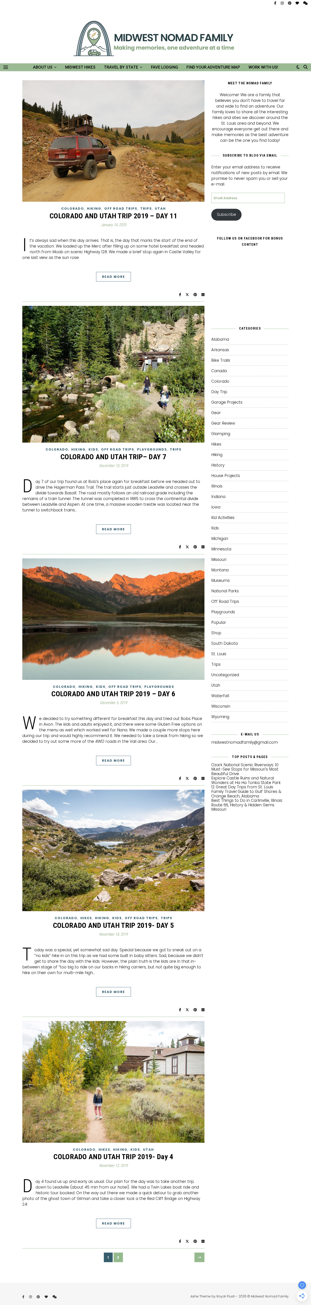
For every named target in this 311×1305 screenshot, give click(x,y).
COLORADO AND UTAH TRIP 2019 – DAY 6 (113, 693)
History (217, 465)
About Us (42, 67)
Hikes (86, 918)
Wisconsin (220, 706)
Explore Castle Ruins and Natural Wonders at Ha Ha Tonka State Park (246, 780)
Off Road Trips (120, 208)
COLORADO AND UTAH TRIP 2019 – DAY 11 (113, 215)
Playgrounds (152, 449)
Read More (113, 276)
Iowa (215, 507)
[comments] (305, 3)
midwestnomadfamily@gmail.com (244, 742)
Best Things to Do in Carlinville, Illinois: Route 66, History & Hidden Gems (247, 803)
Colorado (72, 208)
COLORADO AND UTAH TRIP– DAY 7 (113, 456)
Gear (216, 412)
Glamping (220, 433)
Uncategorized (225, 675)
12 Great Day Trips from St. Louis (242, 787)
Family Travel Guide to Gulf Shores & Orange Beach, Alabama (246, 794)
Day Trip (219, 392)
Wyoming (220, 717)
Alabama (220, 339)
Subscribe (226, 214)
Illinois (216, 486)
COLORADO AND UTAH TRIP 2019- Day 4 (113, 1156)
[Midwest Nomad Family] (155, 42)
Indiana (218, 496)
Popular (218, 622)
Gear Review (223, 423)
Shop (216, 633)
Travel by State (121, 67)
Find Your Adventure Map (213, 67)
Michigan (219, 538)
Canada (219, 371)
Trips (146, 208)
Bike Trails (220, 360)
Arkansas (220, 350)
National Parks (225, 591)
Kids (93, 449)
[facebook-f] (275, 3)
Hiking (94, 208)
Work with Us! (263, 67)
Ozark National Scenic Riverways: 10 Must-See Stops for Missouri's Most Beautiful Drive (244, 769)
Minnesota (221, 549)
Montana (220, 570)
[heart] (298, 3)
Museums (220, 580)
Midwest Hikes (80, 67)
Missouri (218, 559)
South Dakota (224, 643)
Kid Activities (223, 517)
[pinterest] (290, 3)
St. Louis (218, 654)
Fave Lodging (164, 67)
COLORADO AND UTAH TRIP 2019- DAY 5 (113, 925)
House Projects (225, 475)
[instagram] (283, 3)
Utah (160, 208)
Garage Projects (226, 402)
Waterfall (220, 696)
